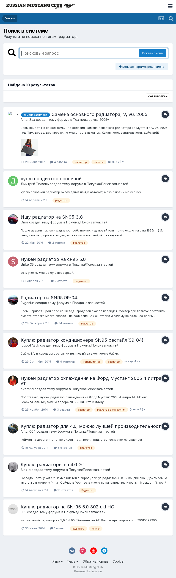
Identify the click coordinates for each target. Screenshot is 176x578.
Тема (71, 561)
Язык (56, 561)
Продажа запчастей (88, 303)
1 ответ (58, 528)
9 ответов (67, 361)
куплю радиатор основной (51, 178)
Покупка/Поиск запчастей (107, 184)
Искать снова (152, 53)
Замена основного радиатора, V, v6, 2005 (99, 114)
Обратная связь (95, 561)
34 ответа (65, 323)
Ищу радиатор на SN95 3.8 (52, 217)
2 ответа (58, 242)
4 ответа (60, 162)
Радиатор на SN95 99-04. (49, 297)
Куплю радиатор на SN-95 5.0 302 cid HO (67, 507)
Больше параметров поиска (142, 66)
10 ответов (65, 490)
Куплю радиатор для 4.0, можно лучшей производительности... (94, 426)
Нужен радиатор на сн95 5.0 (53, 259)
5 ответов (64, 447)
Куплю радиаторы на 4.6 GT (53, 464)
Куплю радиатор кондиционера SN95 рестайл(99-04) (82, 340)
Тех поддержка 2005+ (91, 119)
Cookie (118, 561)
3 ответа (63, 409)
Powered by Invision (88, 571)
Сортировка (157, 96)
